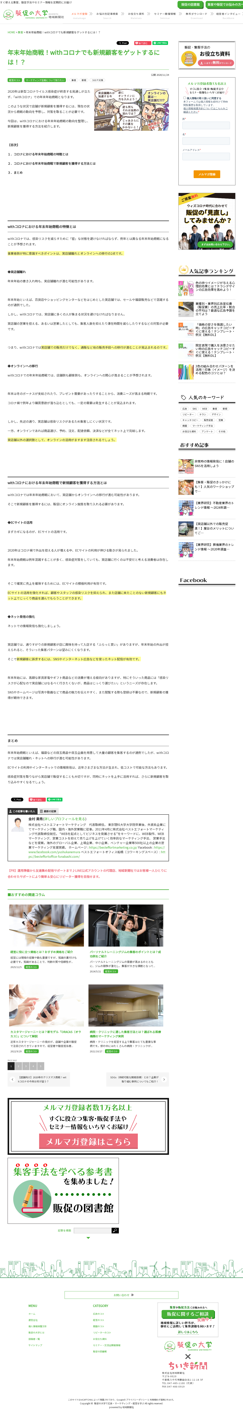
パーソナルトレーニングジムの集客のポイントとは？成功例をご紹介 (125, 954)
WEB (204, 408)
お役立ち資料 (136, 16)
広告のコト (98, 1313)
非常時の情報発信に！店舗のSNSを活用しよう (214, 463)
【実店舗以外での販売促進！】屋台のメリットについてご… (214, 528)
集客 (74, 80)
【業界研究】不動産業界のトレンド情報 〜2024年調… (214, 505)
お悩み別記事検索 (107, 16)
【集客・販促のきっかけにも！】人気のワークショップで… (214, 486)
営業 (221, 420)
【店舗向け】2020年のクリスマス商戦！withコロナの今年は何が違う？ (42, 1079)
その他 (222, 431)
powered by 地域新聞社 (121, 1407)
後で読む (143, 43)
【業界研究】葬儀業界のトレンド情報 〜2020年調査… (214, 546)
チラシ (202, 414)
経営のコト (15, 80)
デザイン (216, 414)
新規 (84, 80)
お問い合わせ (121, 1295)
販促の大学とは (36, 1332)
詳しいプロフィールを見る (64, 818)
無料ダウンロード (196, 16)
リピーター (188, 414)
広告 (184, 408)
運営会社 (33, 1320)
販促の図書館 (100, 1351)
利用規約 (154, 1399)
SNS (195, 408)
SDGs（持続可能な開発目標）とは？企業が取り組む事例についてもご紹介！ (134, 1079)
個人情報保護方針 (37, 1326)
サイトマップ (35, 1345)
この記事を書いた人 (24, 811)
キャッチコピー (190, 420)
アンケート (207, 431)
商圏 (184, 425)
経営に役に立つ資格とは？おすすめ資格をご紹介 (41, 952)
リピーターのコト (102, 1332)
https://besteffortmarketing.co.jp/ (113, 847)
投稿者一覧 (34, 1338)
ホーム (31, 1313)
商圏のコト (98, 1326)
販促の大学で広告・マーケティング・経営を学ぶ (119, 1403)
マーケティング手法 (203, 425)
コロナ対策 (97, 80)
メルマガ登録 (79, 16)
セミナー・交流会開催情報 (106, 1345)
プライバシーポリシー (136, 1399)
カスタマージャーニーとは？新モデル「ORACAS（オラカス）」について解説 (45, 1034)
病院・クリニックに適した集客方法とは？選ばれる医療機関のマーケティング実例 (125, 1034)
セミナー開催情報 (165, 16)
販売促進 (208, 420)
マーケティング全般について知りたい (45, 80)
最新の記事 (50, 811)
